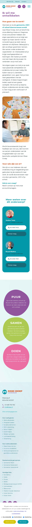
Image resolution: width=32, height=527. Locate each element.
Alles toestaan (23, 521)
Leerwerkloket (8, 486)
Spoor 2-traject (8, 429)
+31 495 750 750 (9, 405)
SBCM (5, 481)
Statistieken (18, 517)
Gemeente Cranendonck (11, 467)
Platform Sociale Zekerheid (12, 491)
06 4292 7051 (14, 259)
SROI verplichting (9, 427)
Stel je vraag (12, 234)
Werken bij (9, 1)
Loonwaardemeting (9, 436)
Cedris (5, 477)
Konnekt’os (7, 475)
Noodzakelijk (7, 517)
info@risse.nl (8, 407)
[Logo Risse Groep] (13, 6)
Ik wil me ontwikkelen (10, 448)
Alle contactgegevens (9, 411)
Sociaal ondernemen (10, 425)
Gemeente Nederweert (11, 465)
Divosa (6, 479)
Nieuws (17, 1)
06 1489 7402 (14, 227)
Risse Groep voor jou (10, 446)
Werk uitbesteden (9, 420)
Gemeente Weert (9, 462)
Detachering (7, 438)
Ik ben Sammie (8, 493)
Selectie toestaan (10, 521)
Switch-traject (8, 432)
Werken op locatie (9, 434)
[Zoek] (18, 6)
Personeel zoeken (9, 422)
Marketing (28, 517)
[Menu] (28, 6)
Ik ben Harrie (7, 495)
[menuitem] (10, 1)
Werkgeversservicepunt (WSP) (13, 484)
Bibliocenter (7, 488)
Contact (24, 1)
